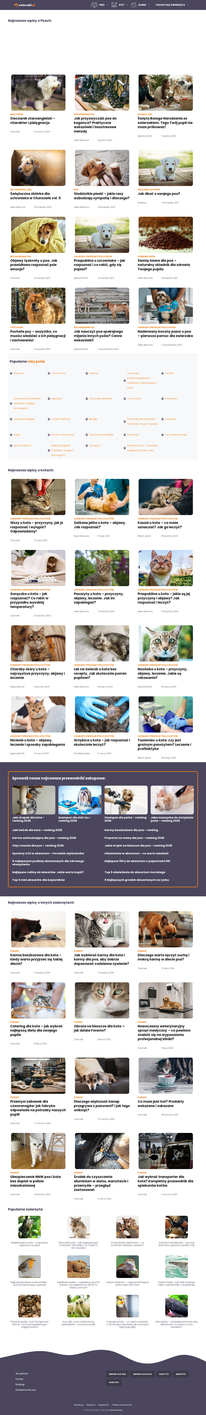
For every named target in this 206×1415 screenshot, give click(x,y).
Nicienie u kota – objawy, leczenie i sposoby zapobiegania (37, 742)
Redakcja (79, 1404)
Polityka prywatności (122, 1404)
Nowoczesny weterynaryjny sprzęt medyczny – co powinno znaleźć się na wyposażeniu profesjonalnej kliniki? (164, 1033)
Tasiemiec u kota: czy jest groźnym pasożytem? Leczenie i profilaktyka (164, 744)
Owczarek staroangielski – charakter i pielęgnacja (32, 120)
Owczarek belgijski (24, 419)
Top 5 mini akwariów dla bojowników (38, 880)
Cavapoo (95, 445)
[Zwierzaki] (24, 5)
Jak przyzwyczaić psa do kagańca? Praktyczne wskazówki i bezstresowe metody (95, 125)
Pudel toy (170, 419)
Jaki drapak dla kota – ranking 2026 (28, 819)
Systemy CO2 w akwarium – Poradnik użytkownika (48, 853)
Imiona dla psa (117, 1374)
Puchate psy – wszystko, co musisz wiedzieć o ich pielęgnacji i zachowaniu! (38, 335)
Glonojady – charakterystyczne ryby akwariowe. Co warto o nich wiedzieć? (176, 1324)
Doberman (171, 398)
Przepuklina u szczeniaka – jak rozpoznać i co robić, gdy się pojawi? (99, 265)
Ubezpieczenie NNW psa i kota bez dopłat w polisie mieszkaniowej (35, 1181)
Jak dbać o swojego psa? (159, 193)
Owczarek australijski (101, 434)
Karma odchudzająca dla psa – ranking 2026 (44, 838)
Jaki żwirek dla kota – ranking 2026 (37, 830)
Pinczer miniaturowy (63, 434)
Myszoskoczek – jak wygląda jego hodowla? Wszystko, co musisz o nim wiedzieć (78, 1245)
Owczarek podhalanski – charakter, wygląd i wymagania (27, 403)
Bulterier (93, 373)
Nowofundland (22, 445)
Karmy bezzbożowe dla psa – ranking (131, 830)
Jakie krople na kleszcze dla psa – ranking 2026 (138, 845)
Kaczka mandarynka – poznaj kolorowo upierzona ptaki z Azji (176, 1244)
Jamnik (169, 373)
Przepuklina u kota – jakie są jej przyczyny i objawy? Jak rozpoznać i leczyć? (164, 598)
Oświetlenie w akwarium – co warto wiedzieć (137, 853)
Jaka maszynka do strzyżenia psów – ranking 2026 (172, 819)
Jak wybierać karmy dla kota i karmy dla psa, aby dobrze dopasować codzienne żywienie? (101, 959)
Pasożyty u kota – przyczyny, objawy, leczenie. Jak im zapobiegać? (99, 598)
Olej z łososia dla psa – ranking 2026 (38, 845)
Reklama (91, 1404)
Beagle (93, 419)
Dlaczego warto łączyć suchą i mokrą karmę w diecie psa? (163, 957)
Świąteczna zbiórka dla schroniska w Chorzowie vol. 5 (36, 195)
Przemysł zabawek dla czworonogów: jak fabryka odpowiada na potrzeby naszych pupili (38, 1108)
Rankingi (20, 1384)
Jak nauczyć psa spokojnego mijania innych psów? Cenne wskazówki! (98, 335)
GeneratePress (115, 1410)
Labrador (56, 398)
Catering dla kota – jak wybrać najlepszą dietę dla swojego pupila (36, 1030)
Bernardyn (133, 434)
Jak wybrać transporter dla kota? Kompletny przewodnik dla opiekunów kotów (165, 1181)
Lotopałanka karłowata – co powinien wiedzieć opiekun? (127, 1244)
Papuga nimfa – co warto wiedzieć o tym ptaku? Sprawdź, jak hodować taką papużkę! (127, 1324)
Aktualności (22, 1373)
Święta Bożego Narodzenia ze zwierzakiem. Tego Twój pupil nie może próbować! (165, 122)
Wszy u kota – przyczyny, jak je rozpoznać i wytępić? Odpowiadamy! (36, 527)
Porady (19, 1379)
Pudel (16, 434)
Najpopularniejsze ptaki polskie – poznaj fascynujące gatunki (29, 1284)
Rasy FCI (164, 1374)
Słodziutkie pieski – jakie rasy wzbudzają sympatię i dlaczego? (102, 195)
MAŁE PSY (181, 1374)
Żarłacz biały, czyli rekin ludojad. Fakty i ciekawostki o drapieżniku (176, 1284)
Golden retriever (60, 419)
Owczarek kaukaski (176, 434)
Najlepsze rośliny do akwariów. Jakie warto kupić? (48, 872)
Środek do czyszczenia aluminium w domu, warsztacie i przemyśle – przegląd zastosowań (101, 1183)
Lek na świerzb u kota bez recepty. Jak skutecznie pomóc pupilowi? (100, 673)
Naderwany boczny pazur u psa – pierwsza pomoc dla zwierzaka (165, 333)
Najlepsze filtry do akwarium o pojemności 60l (137, 861)
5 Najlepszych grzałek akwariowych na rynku (137, 880)
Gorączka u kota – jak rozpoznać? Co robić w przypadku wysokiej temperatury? (29, 600)
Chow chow (58, 373)
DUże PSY (114, 1382)
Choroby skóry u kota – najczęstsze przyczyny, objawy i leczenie (37, 673)
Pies (102, 5)
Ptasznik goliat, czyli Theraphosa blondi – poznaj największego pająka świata (29, 1324)
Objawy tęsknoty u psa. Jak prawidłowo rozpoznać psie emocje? (33, 265)
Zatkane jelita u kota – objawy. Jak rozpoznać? (100, 524)
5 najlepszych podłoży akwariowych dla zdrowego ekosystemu (48, 862)
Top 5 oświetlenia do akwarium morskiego (135, 872)
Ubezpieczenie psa (26, 1389)
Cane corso (134, 398)
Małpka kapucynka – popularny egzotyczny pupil (29, 1244)
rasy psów (36, 361)
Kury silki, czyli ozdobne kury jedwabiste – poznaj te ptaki (78, 1323)
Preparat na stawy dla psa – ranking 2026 (134, 838)
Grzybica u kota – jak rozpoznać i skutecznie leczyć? (102, 742)
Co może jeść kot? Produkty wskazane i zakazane (161, 1103)
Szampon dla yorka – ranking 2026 (125, 819)
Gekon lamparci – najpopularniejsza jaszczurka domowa (127, 1284)
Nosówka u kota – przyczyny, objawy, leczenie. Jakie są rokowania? (162, 673)
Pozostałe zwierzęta (170, 5)
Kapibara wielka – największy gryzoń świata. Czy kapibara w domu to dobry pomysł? (78, 1285)
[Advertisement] (103, 48)
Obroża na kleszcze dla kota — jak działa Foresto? (99, 1028)
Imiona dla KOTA (142, 1374)
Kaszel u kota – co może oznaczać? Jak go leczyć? (160, 524)
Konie (142, 5)
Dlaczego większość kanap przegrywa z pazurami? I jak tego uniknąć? (102, 1105)
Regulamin (103, 1404)
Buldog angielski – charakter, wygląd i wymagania (62, 450)
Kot (121, 5)
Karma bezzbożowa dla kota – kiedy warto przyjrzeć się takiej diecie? (36, 959)
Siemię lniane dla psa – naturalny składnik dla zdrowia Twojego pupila (164, 265)
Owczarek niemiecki (100, 398)
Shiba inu (18, 373)
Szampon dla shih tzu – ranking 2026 (74, 819)
